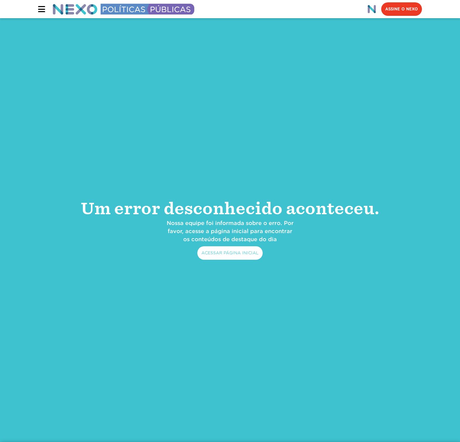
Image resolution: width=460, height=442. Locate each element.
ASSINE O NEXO (401, 9)
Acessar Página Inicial (230, 252)
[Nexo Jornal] (372, 9)
